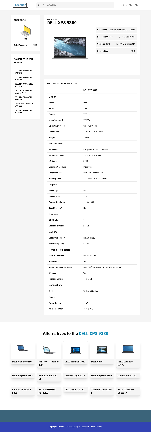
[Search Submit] (38, 5)
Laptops (123, 5)
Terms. (93, 427)
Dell (25, 38)
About (137, 5)
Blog (131, 5)
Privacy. (99, 427)
